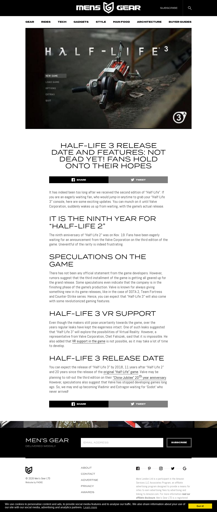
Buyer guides (180, 22)
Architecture (149, 22)
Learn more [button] (90, 507)
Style (101, 22)
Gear (29, 22)
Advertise (89, 480)
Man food (121, 22)
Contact (88, 474)
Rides (46, 22)
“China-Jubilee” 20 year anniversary (139, 377)
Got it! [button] (200, 506)
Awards (87, 492)
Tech (62, 22)
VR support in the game (88, 341)
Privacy (87, 486)
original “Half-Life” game (120, 371)
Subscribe (179, 442)
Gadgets (81, 22)
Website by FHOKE (34, 482)
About (86, 468)
